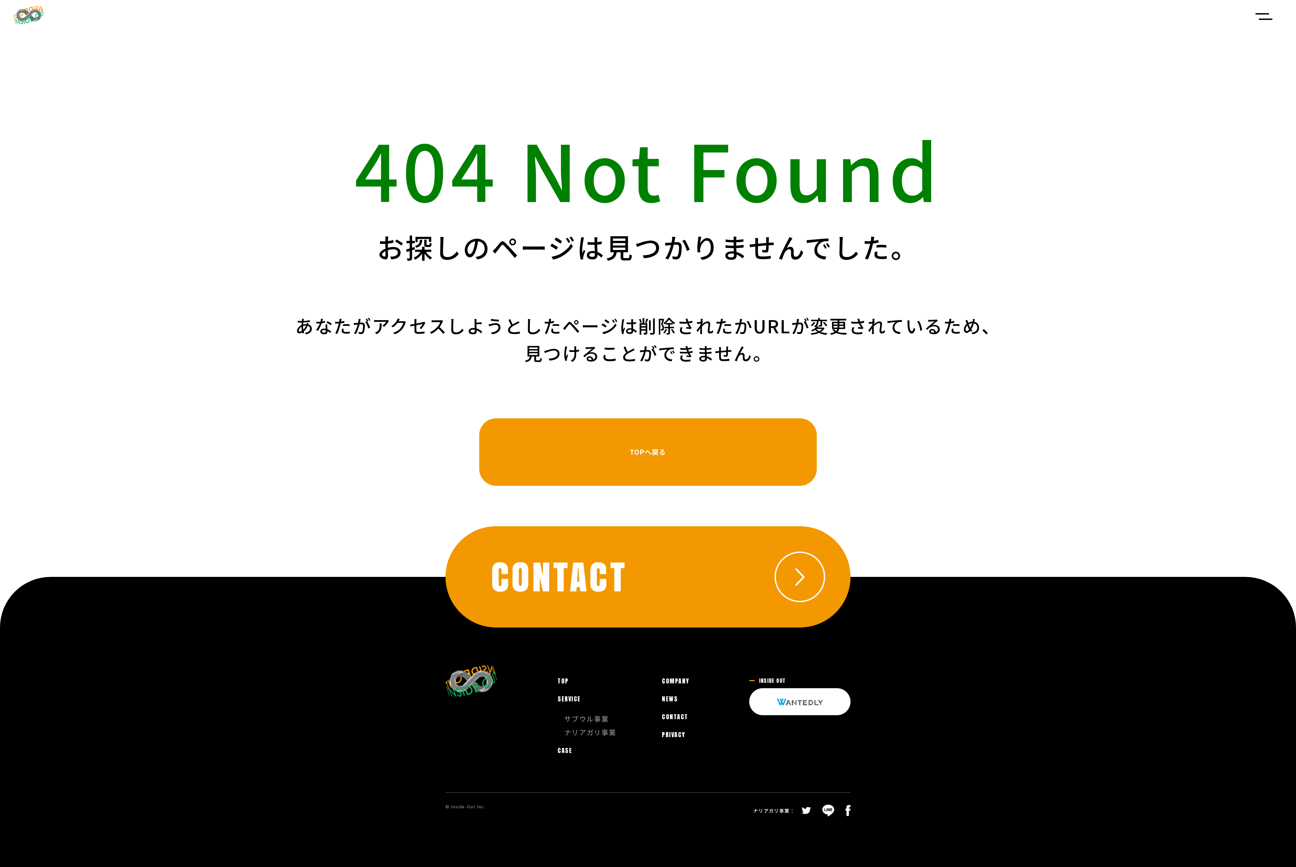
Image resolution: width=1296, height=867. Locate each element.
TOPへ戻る (648, 452)
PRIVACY (673, 735)
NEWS (670, 699)
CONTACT (675, 717)
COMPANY (675, 681)
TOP (563, 681)
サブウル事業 (586, 719)
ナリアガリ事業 (590, 732)
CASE (565, 751)
